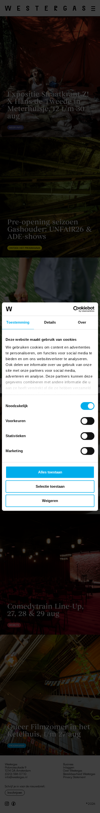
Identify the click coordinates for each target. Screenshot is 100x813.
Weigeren (50, 501)
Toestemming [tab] (17, 322)
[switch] (87, 421)
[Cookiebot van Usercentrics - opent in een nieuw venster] (73, 309)
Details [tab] (50, 322)
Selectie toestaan (50, 486)
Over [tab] (82, 322)
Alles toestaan (50, 472)
